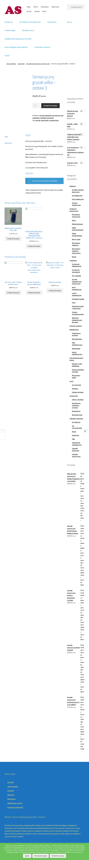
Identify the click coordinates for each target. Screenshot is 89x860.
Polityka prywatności (15, 807)
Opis (6, 137)
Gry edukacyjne (77, 196)
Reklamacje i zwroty (14, 803)
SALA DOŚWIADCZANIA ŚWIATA (16, 47)
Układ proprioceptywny (77, 229)
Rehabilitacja (74, 330)
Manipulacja (76, 411)
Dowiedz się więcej (58, 856)
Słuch (74, 220)
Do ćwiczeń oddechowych (76, 265)
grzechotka (45, 120)
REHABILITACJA (28, 30)
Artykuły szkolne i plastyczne (78, 191)
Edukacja (73, 186)
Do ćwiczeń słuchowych (76, 271)
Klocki (74, 432)
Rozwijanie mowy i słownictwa (78, 307)
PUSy (73, 303)
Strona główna (11, 64)
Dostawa (10, 790)
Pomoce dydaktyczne (76, 204)
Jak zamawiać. (12, 786)
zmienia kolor (54, 120)
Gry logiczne (76, 422)
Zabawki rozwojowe (47, 118)
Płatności (10, 795)
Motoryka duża (77, 339)
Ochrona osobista (76, 326)
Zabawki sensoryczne (76, 455)
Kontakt (37, 11)
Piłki (73, 439)
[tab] (13, 137)
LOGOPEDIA (51, 22)
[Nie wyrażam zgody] (86, 851)
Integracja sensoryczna (74, 210)
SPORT (7, 56)
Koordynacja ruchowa (76, 334)
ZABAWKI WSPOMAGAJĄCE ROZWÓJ (18, 39)
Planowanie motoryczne (76, 216)
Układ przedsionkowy (77, 234)
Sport (71, 381)
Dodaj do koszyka (50, 105)
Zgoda (27, 856)
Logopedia (21, 64)
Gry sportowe (76, 385)
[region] (75, 82)
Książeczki (75, 435)
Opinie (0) (8, 143)
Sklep (28, 7)
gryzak (38, 120)
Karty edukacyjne (78, 199)
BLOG (44, 11)
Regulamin (11, 799)
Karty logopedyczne (76, 288)
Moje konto (55, 7)
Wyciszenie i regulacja (76, 244)
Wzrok (74, 257)
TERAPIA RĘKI (10, 30)
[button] (70, 82)
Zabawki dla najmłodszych (77, 444)
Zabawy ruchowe (77, 392)
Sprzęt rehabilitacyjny (77, 353)
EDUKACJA (9, 22)
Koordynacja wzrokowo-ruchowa (76, 405)
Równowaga (76, 349)
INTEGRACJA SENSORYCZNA (30, 22)
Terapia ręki (74, 396)
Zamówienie (45, 7)
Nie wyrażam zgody (40, 856)
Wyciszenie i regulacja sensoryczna (76, 251)
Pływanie (75, 389)
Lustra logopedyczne (76, 294)
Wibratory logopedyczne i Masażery (77, 320)
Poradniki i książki (78, 299)
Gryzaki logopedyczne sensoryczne (38, 64)
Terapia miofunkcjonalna (78, 313)
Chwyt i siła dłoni (78, 400)
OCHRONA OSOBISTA (42, 47)
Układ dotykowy (77, 224)
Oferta (35, 7)
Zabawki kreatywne (75, 449)
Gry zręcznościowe (77, 427)
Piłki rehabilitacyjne (77, 344)
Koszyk (29, 11)
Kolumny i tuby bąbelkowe (77, 365)
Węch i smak (76, 239)
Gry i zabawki (76, 276)
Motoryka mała (77, 415)
